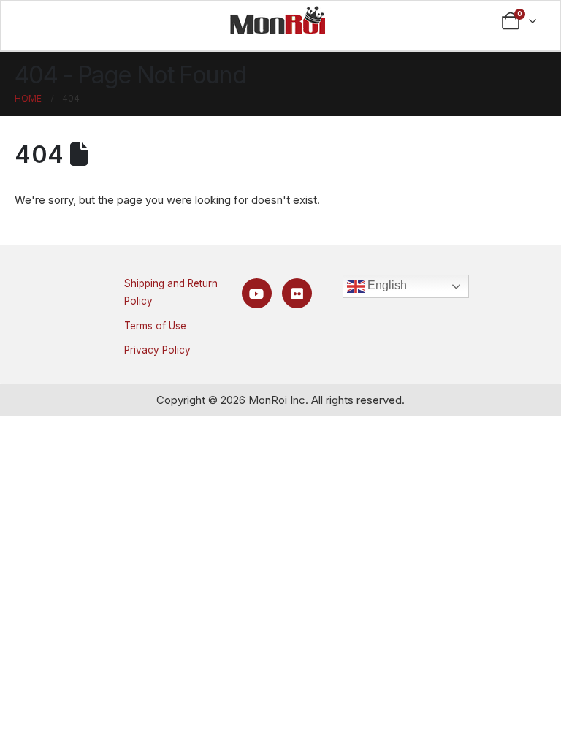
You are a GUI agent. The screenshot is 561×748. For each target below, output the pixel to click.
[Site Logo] (277, 19)
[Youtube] (257, 293)
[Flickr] (297, 293)
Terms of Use (155, 326)
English (386, 285)
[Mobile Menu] (40, 21)
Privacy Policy (157, 350)
